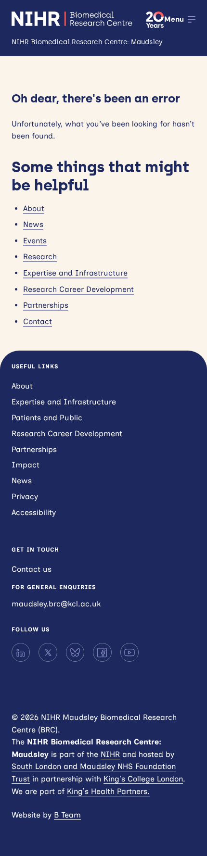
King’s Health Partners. (108, 791)
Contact (37, 321)
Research (40, 256)
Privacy (25, 496)
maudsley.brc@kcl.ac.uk (56, 603)
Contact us (32, 569)
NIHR (110, 754)
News (33, 224)
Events (35, 240)
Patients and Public (47, 417)
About (33, 208)
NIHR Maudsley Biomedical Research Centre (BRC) (73, 19)
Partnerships (45, 305)
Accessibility (34, 512)
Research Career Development (78, 289)
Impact (25, 464)
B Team (67, 814)
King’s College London (143, 778)
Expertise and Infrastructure (75, 272)
